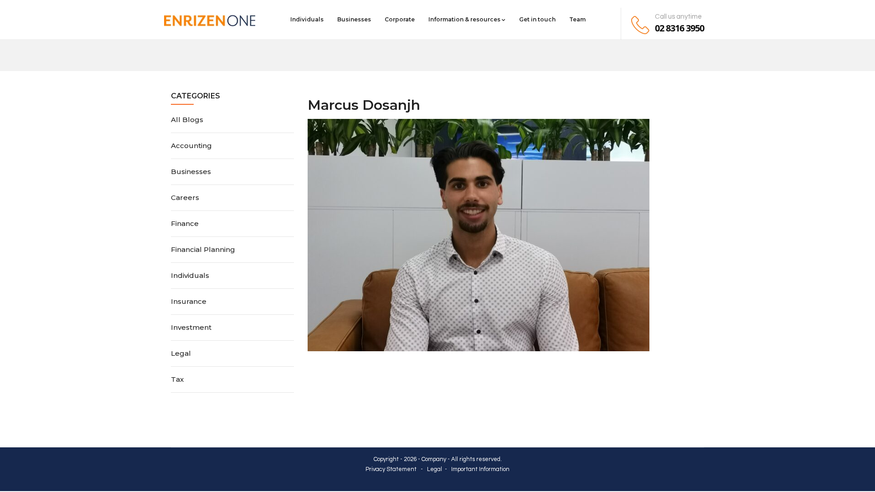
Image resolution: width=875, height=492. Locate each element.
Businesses (354, 19)
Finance (185, 223)
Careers (185, 197)
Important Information (480, 469)
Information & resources (464, 19)
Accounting (191, 145)
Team (577, 19)
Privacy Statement (391, 469)
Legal (181, 353)
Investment (191, 327)
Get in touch (537, 19)
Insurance (188, 301)
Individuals (307, 19)
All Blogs (187, 119)
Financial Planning (203, 249)
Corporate (400, 19)
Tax (177, 379)
